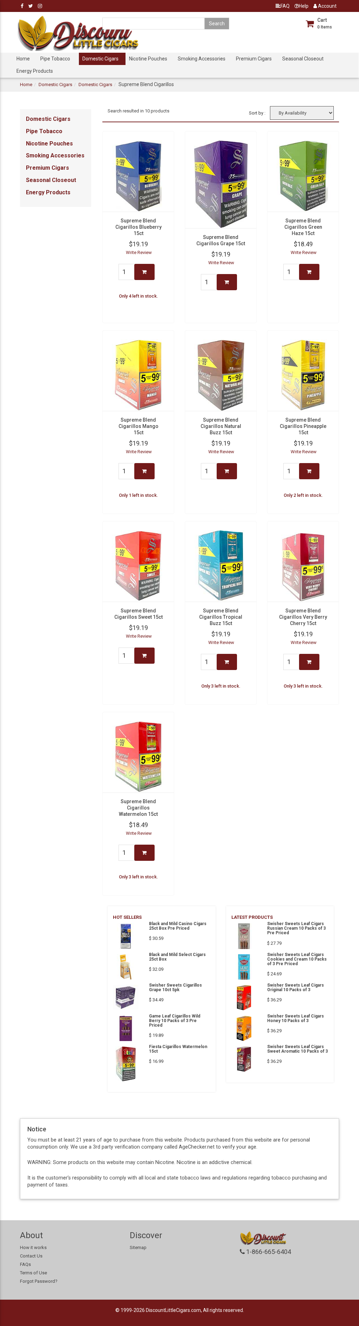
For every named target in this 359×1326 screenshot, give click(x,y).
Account (327, 6)
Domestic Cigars (100, 58)
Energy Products (34, 71)
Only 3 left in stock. (221, 686)
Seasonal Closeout (303, 58)
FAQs (25, 1264)
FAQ (285, 6)
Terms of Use (33, 1272)
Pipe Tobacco (55, 58)
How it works (33, 1247)
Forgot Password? (38, 1281)
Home (23, 58)
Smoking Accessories (201, 58)
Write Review (139, 252)
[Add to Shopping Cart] (144, 272)
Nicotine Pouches (148, 58)
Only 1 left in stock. (138, 495)
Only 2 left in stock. (303, 495)
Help (304, 6)
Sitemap (138, 1247)
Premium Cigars (254, 58)
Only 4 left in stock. (138, 296)
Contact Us (31, 1256)
